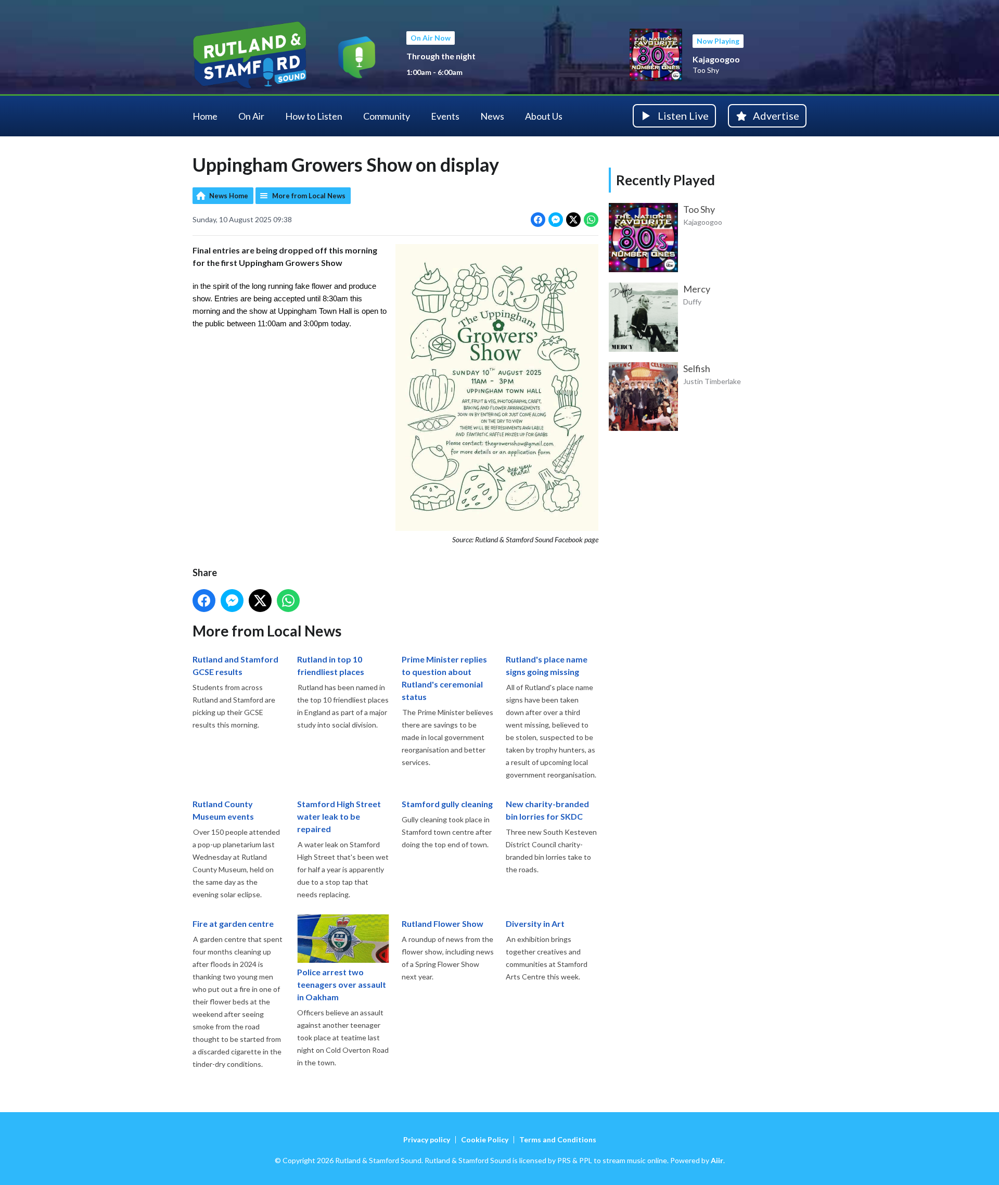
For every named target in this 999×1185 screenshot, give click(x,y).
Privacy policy (426, 1139)
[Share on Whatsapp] (591, 219)
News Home (228, 196)
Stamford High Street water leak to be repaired (339, 816)
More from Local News (308, 196)
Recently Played (665, 180)
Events (445, 116)
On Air (251, 116)
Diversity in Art (535, 923)
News (492, 116)
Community (386, 116)
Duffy (692, 301)
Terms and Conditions (557, 1139)
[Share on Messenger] (555, 219)
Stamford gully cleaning (447, 804)
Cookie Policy (484, 1139)
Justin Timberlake (712, 381)
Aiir (717, 1160)
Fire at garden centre (233, 923)
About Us (543, 116)
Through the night (441, 56)
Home (205, 116)
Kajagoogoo (716, 59)
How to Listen (313, 116)
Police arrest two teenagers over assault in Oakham (341, 984)
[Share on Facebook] (538, 219)
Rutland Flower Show (442, 923)
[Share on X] (573, 219)
